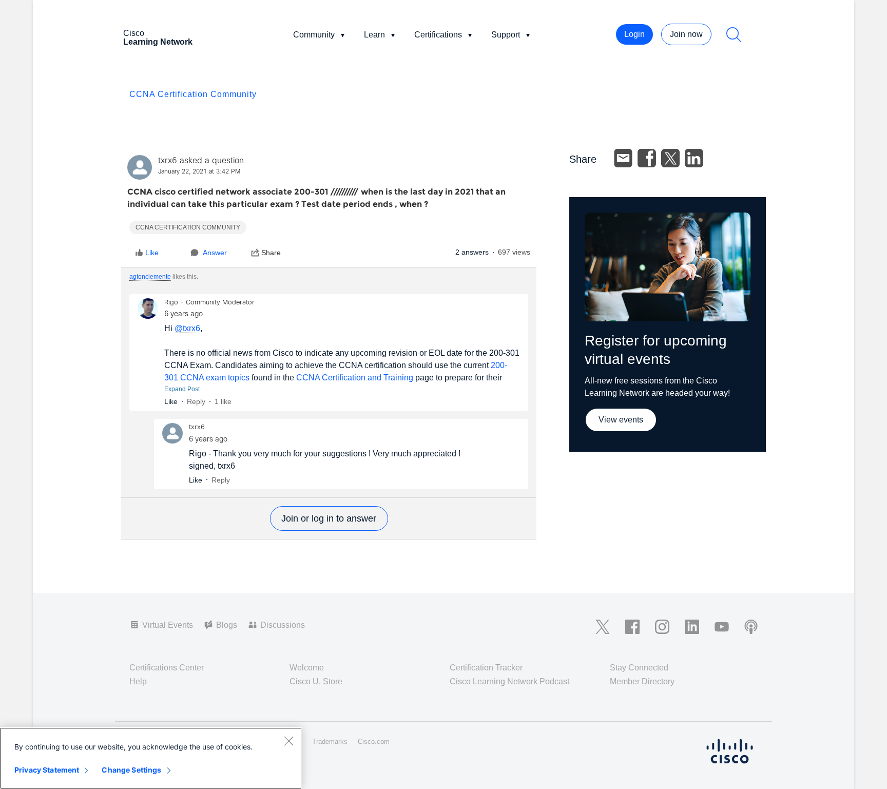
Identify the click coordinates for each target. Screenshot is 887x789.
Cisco (157, 37)
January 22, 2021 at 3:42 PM (199, 172)
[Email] (623, 158)
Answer (215, 252)
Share (271, 252)
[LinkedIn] (694, 158)
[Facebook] (647, 158)
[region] (151, 758)
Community (314, 34)
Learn (374, 34)
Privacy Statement (46, 769)
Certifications (438, 34)
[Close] (288, 741)
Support (505, 34)
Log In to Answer (329, 518)
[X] (670, 158)
